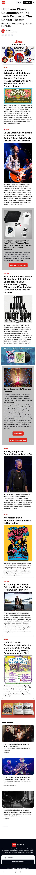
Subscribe (27, 2)
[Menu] (34, 2)
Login (19, 2)
